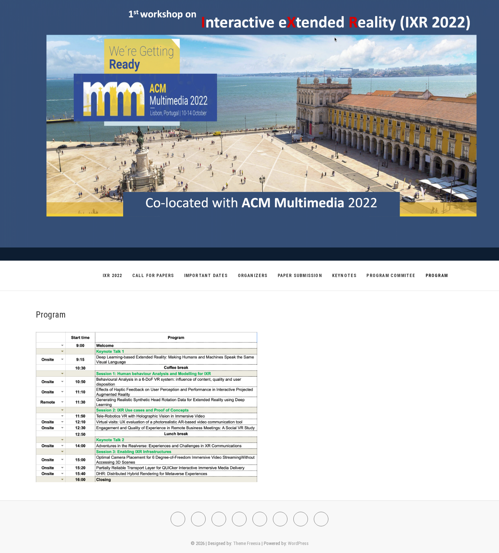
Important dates (206, 275)
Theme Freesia (246, 543)
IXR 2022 (112, 275)
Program (437, 275)
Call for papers (153, 275)
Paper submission (300, 275)
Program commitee (390, 275)
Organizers (253, 275)
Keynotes (344, 275)
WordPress (298, 543)
